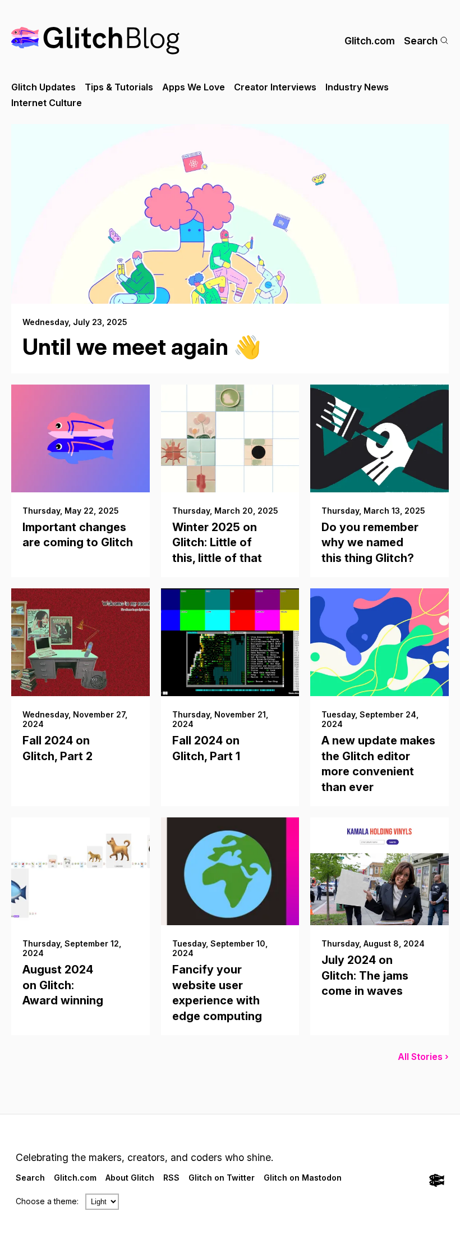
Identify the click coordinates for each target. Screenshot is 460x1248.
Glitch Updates (43, 87)
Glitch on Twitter (221, 1177)
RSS (171, 1177)
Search (421, 41)
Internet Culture (46, 102)
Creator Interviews (275, 87)
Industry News (357, 87)
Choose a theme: (47, 1201)
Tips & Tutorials (119, 87)
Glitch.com (369, 41)
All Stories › (423, 1056)
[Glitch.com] (436, 1181)
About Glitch (129, 1177)
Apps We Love (193, 87)
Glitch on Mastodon (303, 1177)
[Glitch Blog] (95, 40)
